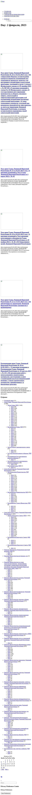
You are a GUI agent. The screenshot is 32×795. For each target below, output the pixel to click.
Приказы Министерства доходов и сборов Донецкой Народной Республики (16, 600)
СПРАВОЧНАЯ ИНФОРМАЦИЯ (14, 14)
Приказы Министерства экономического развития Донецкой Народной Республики (16, 609)
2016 (12, 410)
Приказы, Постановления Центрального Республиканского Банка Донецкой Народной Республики (17, 719)
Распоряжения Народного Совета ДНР (19, 537)
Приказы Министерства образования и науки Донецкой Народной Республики (17, 645)
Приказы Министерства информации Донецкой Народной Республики (15, 687)
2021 (12, 417)
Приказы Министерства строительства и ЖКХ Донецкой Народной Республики (17, 634)
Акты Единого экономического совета (19, 447)
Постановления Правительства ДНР (18, 472)
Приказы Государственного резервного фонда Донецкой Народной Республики (17, 740)
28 (3, 767)
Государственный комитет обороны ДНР (19, 453)
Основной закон (9, 400)
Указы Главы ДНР (13, 405)
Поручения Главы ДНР (14, 466)
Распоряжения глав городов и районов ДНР (17, 748)
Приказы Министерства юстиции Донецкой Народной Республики (17, 578)
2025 (12, 424)
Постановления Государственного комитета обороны (17, 461)
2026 (12, 425)
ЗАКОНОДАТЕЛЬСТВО (11, 16)
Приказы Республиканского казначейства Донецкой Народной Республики (16, 729)
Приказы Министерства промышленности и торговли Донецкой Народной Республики (17, 699)
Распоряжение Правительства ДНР (18, 492)
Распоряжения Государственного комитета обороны (17, 457)
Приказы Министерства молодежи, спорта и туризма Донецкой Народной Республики (17, 682)
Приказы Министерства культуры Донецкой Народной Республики (17, 673)
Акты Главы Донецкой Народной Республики (17, 402)
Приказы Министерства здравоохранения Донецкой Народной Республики (16, 615)
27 (1, 767)
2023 (12, 421)
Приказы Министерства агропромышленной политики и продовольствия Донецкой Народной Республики (17, 627)
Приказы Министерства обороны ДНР (15, 734)
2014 (12, 407)
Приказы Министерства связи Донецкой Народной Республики (16, 705)
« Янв (2, 769)
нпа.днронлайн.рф (25, 772)
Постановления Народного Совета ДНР (19, 545)
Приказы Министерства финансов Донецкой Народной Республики (17, 592)
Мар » (7, 769)
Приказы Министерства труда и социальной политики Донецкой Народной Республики (17, 639)
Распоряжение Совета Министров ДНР (19, 503)
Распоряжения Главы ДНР (15, 427)
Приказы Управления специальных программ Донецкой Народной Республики (17, 744)
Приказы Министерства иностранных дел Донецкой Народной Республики (16, 712)
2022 (12, 419)
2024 (12, 422)
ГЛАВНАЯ (7, 11)
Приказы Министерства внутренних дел (16, 556)
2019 (12, 414)
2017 (12, 411)
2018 (12, 413)
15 (5, 764)
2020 (12, 416)
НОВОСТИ (7, 13)
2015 (12, 408)
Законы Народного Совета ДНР (17, 515)
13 (1, 764)
